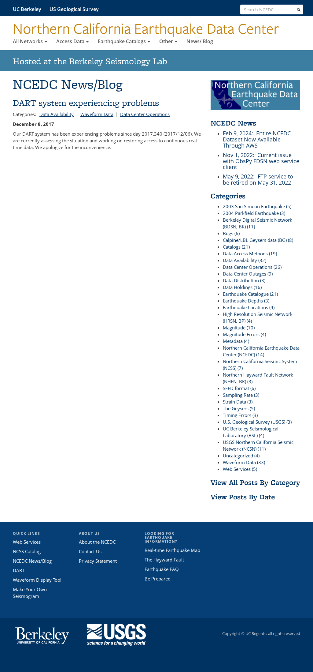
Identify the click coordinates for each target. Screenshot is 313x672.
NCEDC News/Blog (32, 561)
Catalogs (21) (236, 247)
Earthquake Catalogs (122, 41)
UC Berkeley (27, 9)
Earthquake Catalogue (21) (250, 294)
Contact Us (90, 551)
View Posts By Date (243, 497)
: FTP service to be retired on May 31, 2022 (258, 179)
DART (18, 570)
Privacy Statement (98, 561)
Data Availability (56, 114)
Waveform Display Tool (37, 580)
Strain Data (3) (237, 402)
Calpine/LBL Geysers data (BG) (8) (258, 240)
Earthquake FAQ (162, 569)
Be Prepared (158, 579)
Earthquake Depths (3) (246, 301)
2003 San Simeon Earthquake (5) (257, 206)
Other (166, 41)
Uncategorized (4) (241, 455)
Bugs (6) (231, 233)
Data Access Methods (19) (250, 253)
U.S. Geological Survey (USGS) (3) (257, 422)
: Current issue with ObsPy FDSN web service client (261, 161)
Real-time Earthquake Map (172, 550)
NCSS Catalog (27, 551)
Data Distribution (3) (244, 280)
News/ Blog (199, 41)
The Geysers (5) (239, 408)
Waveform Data (96, 114)
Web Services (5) (240, 469)
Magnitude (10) (239, 328)
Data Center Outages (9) (248, 274)
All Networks (28, 41)
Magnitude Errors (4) (244, 334)
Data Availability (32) (244, 260)
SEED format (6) (239, 388)
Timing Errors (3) (240, 415)
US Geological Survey (74, 9)
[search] (298, 10)
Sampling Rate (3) (241, 395)
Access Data (71, 41)
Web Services (27, 542)
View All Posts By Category (255, 482)
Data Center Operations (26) (252, 267)
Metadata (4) (236, 341)
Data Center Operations (145, 114)
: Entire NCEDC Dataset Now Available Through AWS (257, 139)
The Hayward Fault (164, 560)
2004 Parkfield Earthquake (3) (254, 213)
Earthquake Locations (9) (248, 307)
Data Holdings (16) (242, 287)
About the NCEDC (97, 542)
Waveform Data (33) (244, 462)
